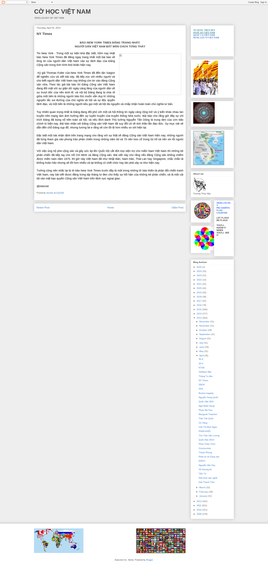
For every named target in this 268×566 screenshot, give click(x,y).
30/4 (201, 389)
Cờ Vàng (203, 423)
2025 (199, 267)
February (204, 492)
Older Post (177, 207)
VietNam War (205, 372)
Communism (205, 448)
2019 (199, 292)
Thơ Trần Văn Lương (209, 435)
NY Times (203, 380)
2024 (199, 271)
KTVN (201, 367)
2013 (199, 318)
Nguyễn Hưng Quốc (208, 397)
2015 (199, 309)
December (204, 321)
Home (110, 207)
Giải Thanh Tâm (207, 482)
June (202, 347)
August (203, 338)
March (202, 487)
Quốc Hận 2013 (206, 439)
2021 (199, 284)
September (205, 334)
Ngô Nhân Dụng (206, 406)
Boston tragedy (206, 393)
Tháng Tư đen (206, 376)
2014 (199, 313)
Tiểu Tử (202, 473)
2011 (199, 505)
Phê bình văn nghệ (208, 478)
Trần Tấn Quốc (206, 418)
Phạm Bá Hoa (205, 410)
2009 (199, 514)
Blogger (149, 560)
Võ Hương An (205, 469)
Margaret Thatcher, (208, 414)
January (203, 496)
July (201, 343)
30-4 (201, 359)
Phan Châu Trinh (207, 444)
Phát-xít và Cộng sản (209, 456)
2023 (199, 275)
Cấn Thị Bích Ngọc (208, 427)
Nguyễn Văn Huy (207, 465)
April (201, 355)
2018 (199, 296)
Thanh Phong (205, 452)
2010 (199, 510)
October (203, 330)
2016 (199, 305)
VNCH (202, 384)
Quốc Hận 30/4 (206, 401)
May (201, 351)
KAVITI (202, 461)
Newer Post (43, 207)
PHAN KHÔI (204, 431)
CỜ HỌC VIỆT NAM (62, 11)
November (204, 325)
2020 (199, 288)
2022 (199, 279)
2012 (199, 501)
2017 (199, 301)
